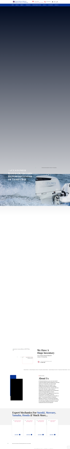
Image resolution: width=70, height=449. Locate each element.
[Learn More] (19, 434)
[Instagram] (55, 2)
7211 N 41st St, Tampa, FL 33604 (38, 2)
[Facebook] (53, 2)
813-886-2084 (48, 1)
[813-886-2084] (45, 1)
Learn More (17, 434)
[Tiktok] (57, 2)
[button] (22, 5)
